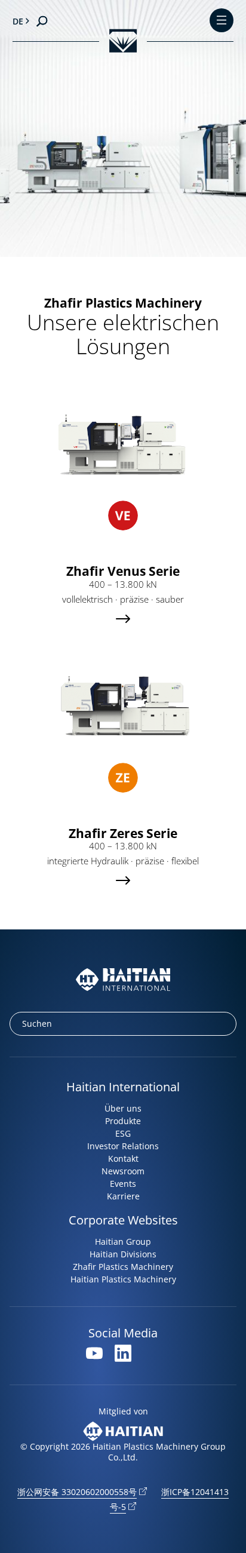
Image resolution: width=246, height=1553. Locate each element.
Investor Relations (123, 1146)
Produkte (123, 1121)
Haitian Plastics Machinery (123, 1279)
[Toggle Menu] (221, 21)
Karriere (123, 1196)
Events (123, 1183)
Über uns (123, 1108)
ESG (123, 1133)
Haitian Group (123, 1241)
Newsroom (123, 1171)
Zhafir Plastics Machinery (123, 1266)
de (18, 21)
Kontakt (123, 1158)
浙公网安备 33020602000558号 (77, 1491)
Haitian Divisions (123, 1254)
